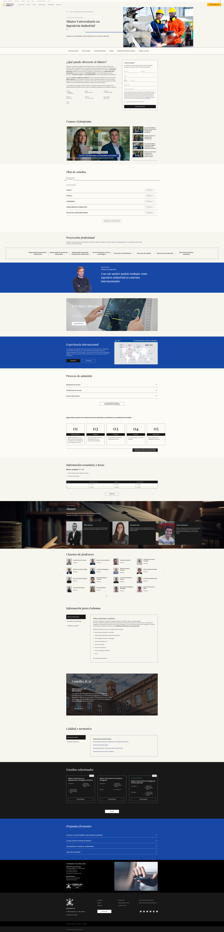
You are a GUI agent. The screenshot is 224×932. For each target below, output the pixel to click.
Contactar (104, 911)
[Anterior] (154, 419)
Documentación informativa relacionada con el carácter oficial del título (111, 741)
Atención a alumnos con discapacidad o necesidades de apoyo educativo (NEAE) (145, 450)
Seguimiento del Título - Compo (101, 748)
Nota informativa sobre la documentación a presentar (112, 404)
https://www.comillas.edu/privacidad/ (144, 98)
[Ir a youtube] (153, 911)
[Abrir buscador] (216, 1)
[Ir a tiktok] (157, 911)
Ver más (112, 811)
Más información (214, 4)
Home (67, 11)
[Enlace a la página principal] (9, 4)
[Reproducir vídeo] (98, 143)
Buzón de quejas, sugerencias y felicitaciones (148, 902)
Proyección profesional (100, 51)
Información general (73, 51)
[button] (92, 314)
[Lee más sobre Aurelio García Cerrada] (69, 561)
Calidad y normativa (144, 51)
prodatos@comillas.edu (149, 97)
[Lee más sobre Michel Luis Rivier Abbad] (69, 571)
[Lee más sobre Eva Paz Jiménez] (92, 589)
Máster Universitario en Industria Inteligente (111, 779)
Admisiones (99, 905)
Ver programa (80, 799)
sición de (111, 748)
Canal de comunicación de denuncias (146, 900)
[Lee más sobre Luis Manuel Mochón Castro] (116, 580)
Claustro (111, 51)
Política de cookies (70, 923)
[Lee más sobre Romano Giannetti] (116, 561)
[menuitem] (5, 1)
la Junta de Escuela (118, 748)
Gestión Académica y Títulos (123, 902)
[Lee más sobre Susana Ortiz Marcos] (69, 589)
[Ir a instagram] (150, 911)
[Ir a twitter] (147, 911)
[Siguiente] (157, 419)
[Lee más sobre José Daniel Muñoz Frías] (139, 580)
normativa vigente (120, 242)
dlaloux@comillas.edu (71, 879)
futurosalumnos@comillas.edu (73, 873)
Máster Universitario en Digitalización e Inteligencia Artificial (80, 779)
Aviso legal (84, 923)
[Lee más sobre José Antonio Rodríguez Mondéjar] (116, 589)
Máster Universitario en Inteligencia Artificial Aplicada (143, 782)
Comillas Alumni (121, 900)
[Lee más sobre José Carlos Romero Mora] (139, 589)
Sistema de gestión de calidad (100, 745)
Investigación (99, 900)
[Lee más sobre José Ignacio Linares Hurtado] (139, 561)
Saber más (73, 360)
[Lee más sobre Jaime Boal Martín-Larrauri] (92, 580)
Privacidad (78, 923)
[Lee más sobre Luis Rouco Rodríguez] (92, 571)
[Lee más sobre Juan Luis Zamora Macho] (69, 580)
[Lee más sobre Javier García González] (92, 561)
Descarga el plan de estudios (112, 221)
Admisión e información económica (126, 51)
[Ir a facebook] (144, 911)
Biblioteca (99, 902)
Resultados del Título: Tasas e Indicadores (103, 751)
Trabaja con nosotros (122, 905)
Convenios (89, 360)
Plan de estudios (86, 51)
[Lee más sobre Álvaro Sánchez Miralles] (139, 571)
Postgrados (71, 11)
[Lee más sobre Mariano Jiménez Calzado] (116, 571)
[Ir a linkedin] (140, 911)
